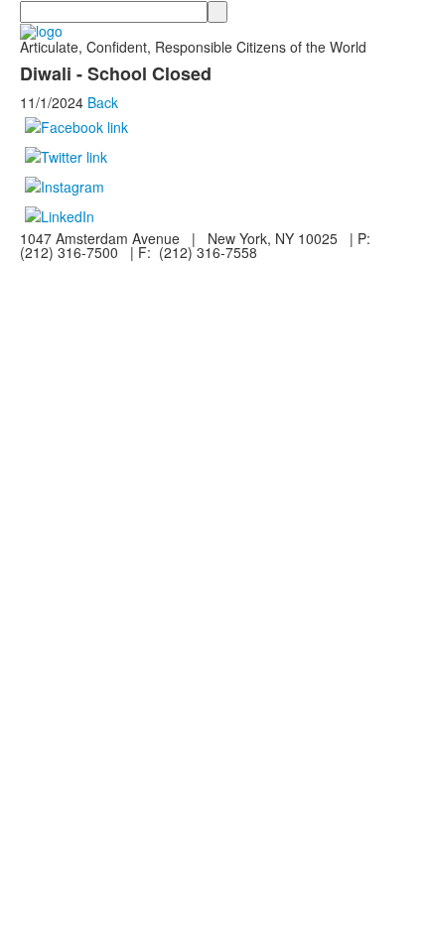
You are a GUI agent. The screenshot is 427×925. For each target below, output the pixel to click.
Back (102, 102)
